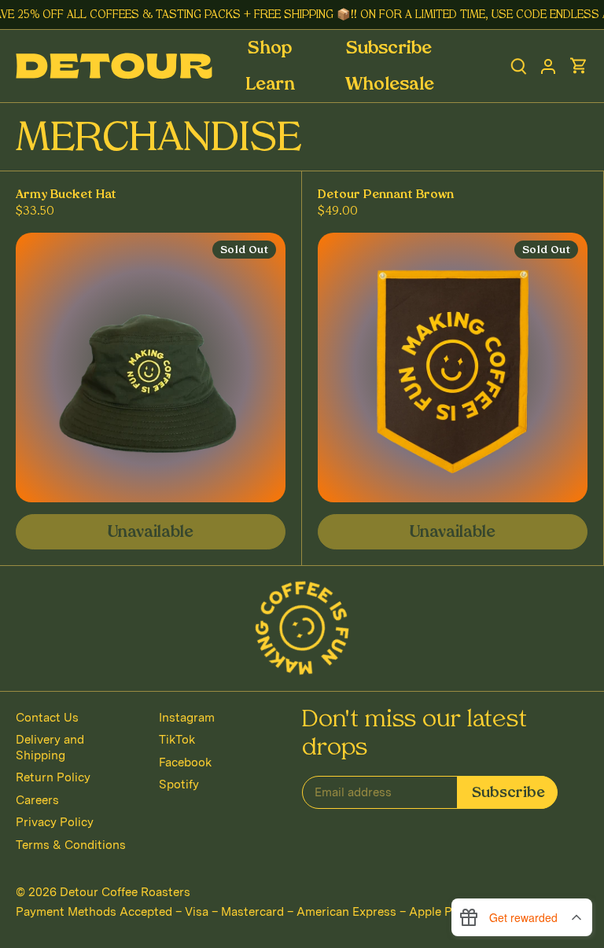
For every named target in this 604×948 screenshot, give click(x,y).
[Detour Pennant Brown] (452, 367)
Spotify (179, 784)
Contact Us (47, 718)
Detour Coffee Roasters (125, 892)
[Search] (518, 66)
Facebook (185, 762)
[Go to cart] (578, 66)
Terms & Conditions (71, 845)
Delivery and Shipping (50, 747)
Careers (37, 800)
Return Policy (53, 777)
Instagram (187, 718)
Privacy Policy (55, 822)
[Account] (548, 66)
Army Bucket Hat (66, 195)
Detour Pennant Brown (386, 195)
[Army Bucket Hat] (150, 367)
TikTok (177, 740)
